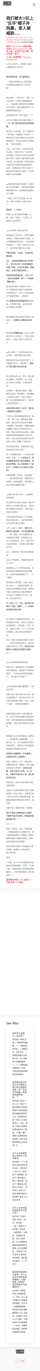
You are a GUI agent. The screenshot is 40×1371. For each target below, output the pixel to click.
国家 (18, 42)
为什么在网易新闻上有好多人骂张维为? (19, 1156)
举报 (31, 40)
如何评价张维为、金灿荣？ (18, 1034)
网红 (11, 40)
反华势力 (16, 40)
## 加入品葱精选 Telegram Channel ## (18, 58)
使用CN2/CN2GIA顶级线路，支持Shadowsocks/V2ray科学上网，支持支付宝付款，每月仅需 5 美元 (19, 50)
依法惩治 (26, 40)
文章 (7, 42)
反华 (21, 40)
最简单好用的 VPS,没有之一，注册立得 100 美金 (20, 881)
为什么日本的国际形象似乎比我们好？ (19, 1210)
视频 (7, 40)
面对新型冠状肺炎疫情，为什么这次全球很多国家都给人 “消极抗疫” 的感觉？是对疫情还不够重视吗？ (19, 1279)
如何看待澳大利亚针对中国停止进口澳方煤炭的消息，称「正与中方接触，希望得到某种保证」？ (19, 1090)
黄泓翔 (10, 37)
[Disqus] (20, 928)
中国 (14, 42)
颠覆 (11, 42)
